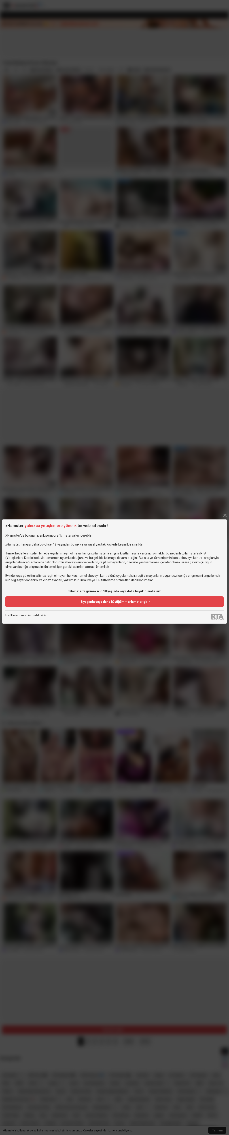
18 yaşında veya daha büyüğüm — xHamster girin (114, 602)
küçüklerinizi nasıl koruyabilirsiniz (26, 615)
